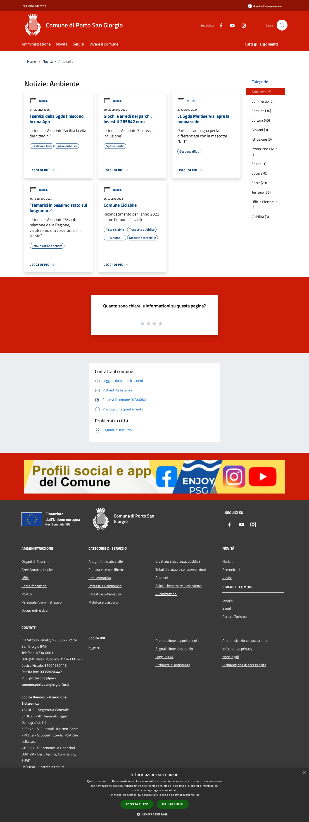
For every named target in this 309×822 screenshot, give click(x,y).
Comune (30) (261, 110)
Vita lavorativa (99, 577)
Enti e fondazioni (34, 586)
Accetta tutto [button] (137, 804)
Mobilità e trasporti (103, 602)
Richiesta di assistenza (172, 665)
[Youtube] (230, 25)
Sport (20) (259, 182)
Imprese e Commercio (104, 586)
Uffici (25, 577)
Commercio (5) (262, 101)
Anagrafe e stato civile (105, 561)
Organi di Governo (35, 561)
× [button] (304, 772)
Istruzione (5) (262, 139)
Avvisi (227, 577)
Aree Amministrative (37, 569)
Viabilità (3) (260, 216)
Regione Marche (33, 6)
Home (31, 61)
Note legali (230, 656)
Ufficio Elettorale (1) (264, 204)
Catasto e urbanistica (104, 594)
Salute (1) (259, 163)
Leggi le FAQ (164, 656)
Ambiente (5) (261, 91)
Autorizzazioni (166, 594)
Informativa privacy (237, 648)
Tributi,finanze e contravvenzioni (180, 569)
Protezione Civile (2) (264, 151)
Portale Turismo (234, 616)
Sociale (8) (259, 173)
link (198, 795)
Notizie (43, 101)
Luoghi (227, 600)
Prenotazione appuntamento (177, 640)
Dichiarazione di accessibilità (244, 665)
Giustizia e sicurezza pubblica (177, 561)
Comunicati (231, 569)
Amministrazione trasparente (245, 640)
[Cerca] (282, 25)
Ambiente (162, 577)
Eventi (227, 608)
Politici (26, 594)
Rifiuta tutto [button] (172, 804)
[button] (154, 814)
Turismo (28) (261, 192)
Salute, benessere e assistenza (178, 585)
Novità (48, 61)
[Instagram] (241, 25)
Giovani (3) (260, 129)
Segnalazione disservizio (174, 648)
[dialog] (154, 795)
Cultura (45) (261, 120)
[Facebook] (219, 25)
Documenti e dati (34, 610)
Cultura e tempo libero (105, 569)
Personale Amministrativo (41, 602)
